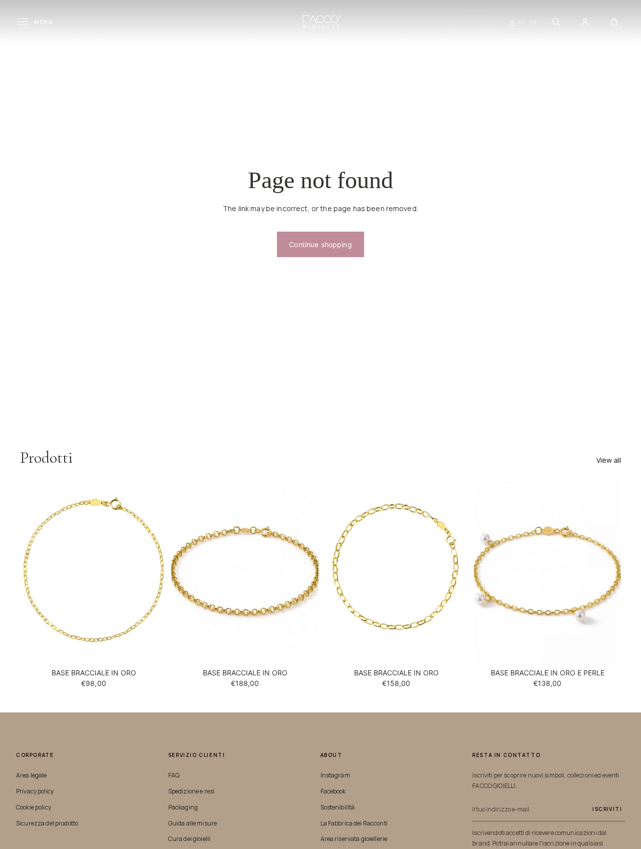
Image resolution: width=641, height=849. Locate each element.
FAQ (173, 775)
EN (522, 22)
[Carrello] (614, 22)
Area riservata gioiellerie (354, 838)
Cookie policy (33, 807)
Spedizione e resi (191, 791)
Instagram (335, 775)
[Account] (585, 22)
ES (533, 22)
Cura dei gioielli (189, 838)
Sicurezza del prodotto (47, 823)
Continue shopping (320, 244)
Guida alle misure (192, 823)
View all (608, 460)
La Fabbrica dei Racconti (354, 823)
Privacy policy (35, 791)
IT (512, 22)
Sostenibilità (337, 807)
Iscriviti (607, 808)
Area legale (31, 775)
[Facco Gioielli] (320, 22)
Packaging (183, 807)
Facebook (333, 791)
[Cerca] (556, 22)
